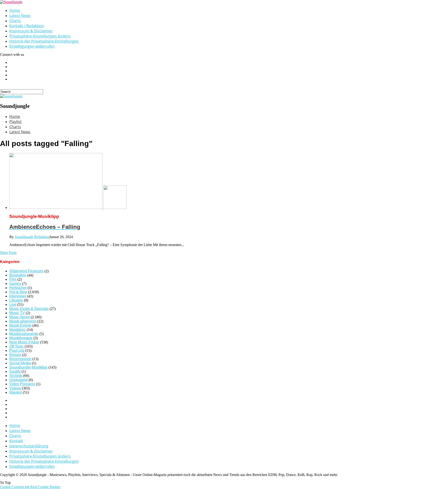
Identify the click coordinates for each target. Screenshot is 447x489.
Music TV (17, 313)
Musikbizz (17, 330)
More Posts (8, 253)
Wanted (15, 392)
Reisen (15, 355)
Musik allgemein (22, 321)
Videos (15, 388)
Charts (15, 20)
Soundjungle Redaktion (32, 237)
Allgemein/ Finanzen (26, 271)
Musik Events (20, 325)
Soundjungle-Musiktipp (28, 367)
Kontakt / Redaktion (26, 25)
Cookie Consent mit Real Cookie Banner (30, 487)
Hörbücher (18, 288)
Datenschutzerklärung (28, 446)
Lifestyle (16, 300)
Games (15, 284)
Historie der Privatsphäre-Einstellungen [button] (44, 41)
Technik (15, 376)
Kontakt (16, 440)
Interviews (17, 296)
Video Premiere (22, 384)
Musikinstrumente (23, 334)
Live (12, 304)
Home (14, 10)
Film (13, 279)
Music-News (19, 317)
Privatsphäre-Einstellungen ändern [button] (40, 36)
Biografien (17, 275)
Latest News (19, 15)
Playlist (15, 121)
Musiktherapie (21, 338)
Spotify (15, 371)
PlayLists (16, 351)
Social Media (20, 363)
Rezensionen (20, 359)
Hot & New (18, 292)
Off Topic (16, 346)
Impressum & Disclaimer (31, 30)
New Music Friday (24, 342)
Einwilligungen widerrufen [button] (32, 46)
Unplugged (18, 380)
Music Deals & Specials (29, 309)
